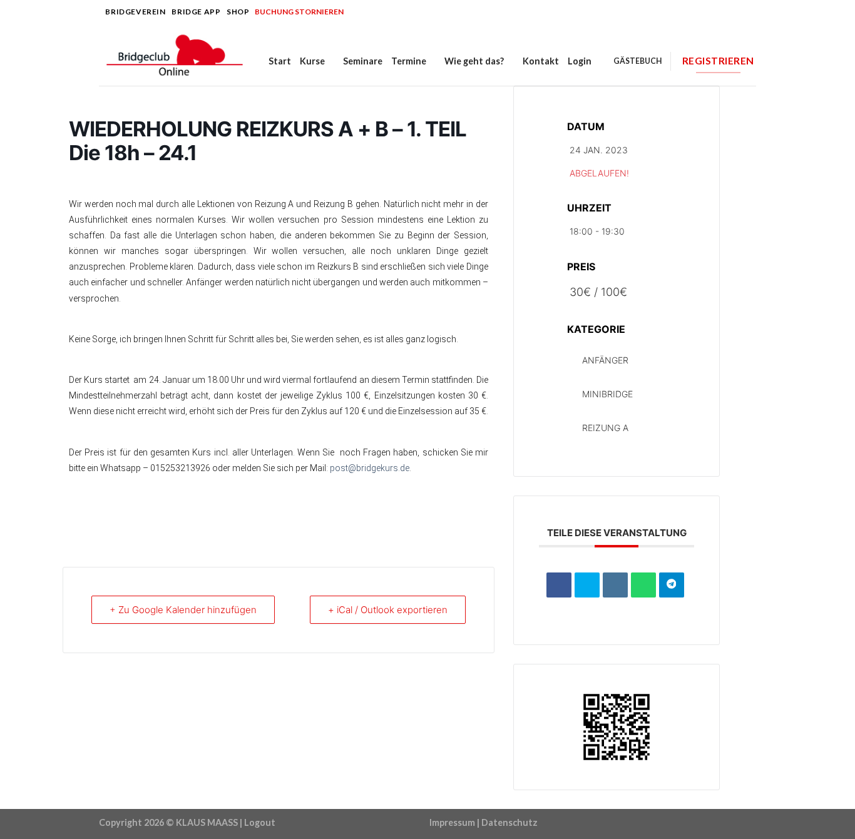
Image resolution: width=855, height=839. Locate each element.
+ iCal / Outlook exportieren (388, 610)
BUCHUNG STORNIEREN (299, 11)
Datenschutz (509, 822)
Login (579, 61)
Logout (259, 822)
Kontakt (541, 61)
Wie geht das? (474, 61)
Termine (408, 61)
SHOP (238, 11)
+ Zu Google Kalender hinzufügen (183, 610)
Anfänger (605, 360)
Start (280, 61)
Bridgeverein (135, 11)
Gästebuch (637, 61)
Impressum (452, 822)
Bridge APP (196, 11)
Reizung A (605, 427)
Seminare (362, 61)
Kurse (312, 61)
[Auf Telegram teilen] (671, 584)
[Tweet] (587, 584)
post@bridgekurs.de (369, 468)
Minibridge (607, 394)
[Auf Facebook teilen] (558, 584)
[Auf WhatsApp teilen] (643, 584)
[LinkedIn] (615, 584)
